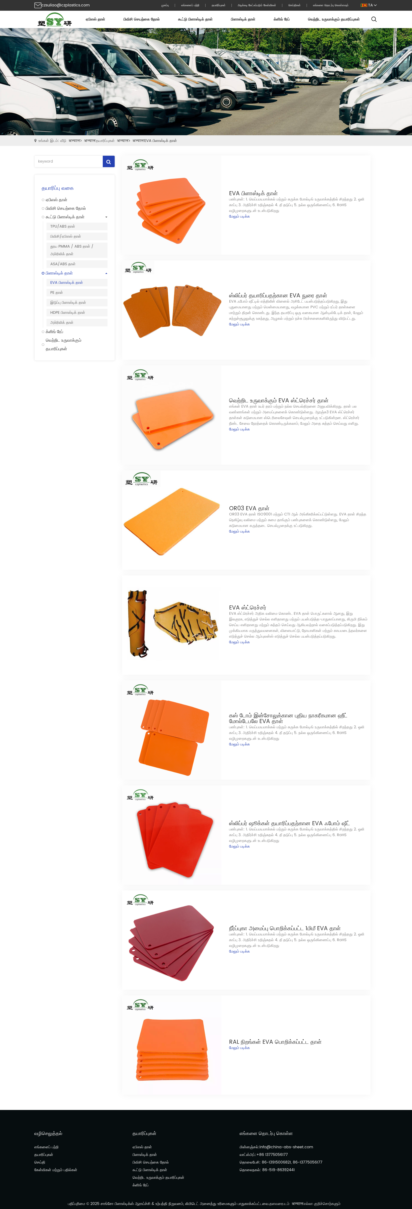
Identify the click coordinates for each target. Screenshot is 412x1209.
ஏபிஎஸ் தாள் (142, 1147)
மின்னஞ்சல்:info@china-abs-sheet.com (276, 1147)
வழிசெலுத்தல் (48, 1134)
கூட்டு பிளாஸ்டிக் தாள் (150, 1170)
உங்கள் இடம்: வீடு (52, 141)
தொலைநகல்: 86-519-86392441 (267, 1170)
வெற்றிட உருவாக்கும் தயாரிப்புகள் (158, 1177)
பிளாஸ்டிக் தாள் (145, 1155)
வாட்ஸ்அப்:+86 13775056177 (264, 1155)
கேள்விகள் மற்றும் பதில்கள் (55, 1170)
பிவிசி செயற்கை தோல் (151, 1162)
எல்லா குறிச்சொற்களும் (322, 1204)
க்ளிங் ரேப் (141, 1185)
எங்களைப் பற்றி (46, 1147)
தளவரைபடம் (279, 1204)
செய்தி (39, 1162)
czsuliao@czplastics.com (65, 5)
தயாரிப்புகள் (105, 141)
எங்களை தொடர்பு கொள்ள (266, 1134)
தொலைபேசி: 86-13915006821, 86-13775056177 (281, 1162)
